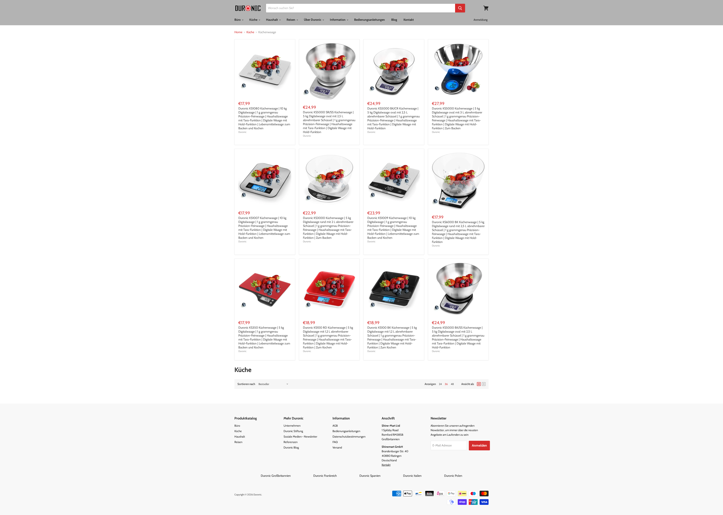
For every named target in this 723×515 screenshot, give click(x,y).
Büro (237, 19)
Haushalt (272, 19)
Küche (253, 19)
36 (446, 384)
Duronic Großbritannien (287, 476)
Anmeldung (481, 19)
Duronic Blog (291, 447)
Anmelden (479, 445)
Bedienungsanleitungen (369, 19)
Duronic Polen (453, 476)
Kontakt (408, 19)
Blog (394, 19)
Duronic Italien (423, 476)
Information (338, 19)
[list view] (484, 384)
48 (452, 384)
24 (440, 384)
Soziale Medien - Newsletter (300, 436)
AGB (335, 425)
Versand (337, 447)
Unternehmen (292, 425)
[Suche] (460, 8)
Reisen (291, 19)
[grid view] (479, 384)
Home (238, 32)
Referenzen (290, 442)
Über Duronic (313, 19)
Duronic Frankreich (336, 476)
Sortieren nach (246, 384)
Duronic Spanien (380, 476)
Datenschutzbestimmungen (349, 436)
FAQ (335, 442)
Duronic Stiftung (293, 431)
